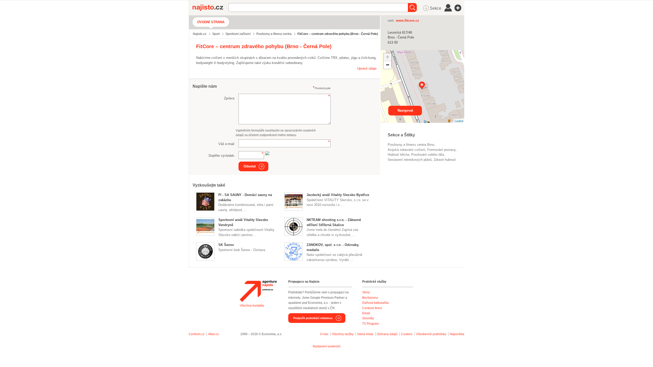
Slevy (366, 292)
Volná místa (365, 334)
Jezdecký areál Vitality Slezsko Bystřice (338, 195)
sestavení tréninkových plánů (410, 160)
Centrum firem (372, 308)
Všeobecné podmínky (431, 334)
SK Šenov (226, 245)
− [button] (387, 65)
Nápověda (457, 334)
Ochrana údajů (387, 334)
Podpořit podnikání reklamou (313, 318)
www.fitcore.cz (407, 20)
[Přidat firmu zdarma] (459, 8)
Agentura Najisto (258, 291)
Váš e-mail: (226, 144)
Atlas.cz (213, 334)
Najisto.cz (210, 7)
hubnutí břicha (398, 154)
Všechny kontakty (252, 305)
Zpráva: (229, 98)
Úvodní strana (210, 22)
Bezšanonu (370, 297)
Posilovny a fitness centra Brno (411, 145)
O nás (324, 334)
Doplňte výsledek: (222, 156)
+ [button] (387, 57)
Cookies (406, 334)
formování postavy (441, 150)
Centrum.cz (197, 334)
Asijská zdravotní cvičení (406, 150)
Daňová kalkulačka (375, 303)
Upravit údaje (366, 68)
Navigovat (405, 110)
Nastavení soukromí (326, 346)
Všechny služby (343, 334)
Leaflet (459, 121)
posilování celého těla (427, 154)
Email (366, 313)
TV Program (370, 323)
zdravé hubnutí (445, 160)
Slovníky (368, 318)
